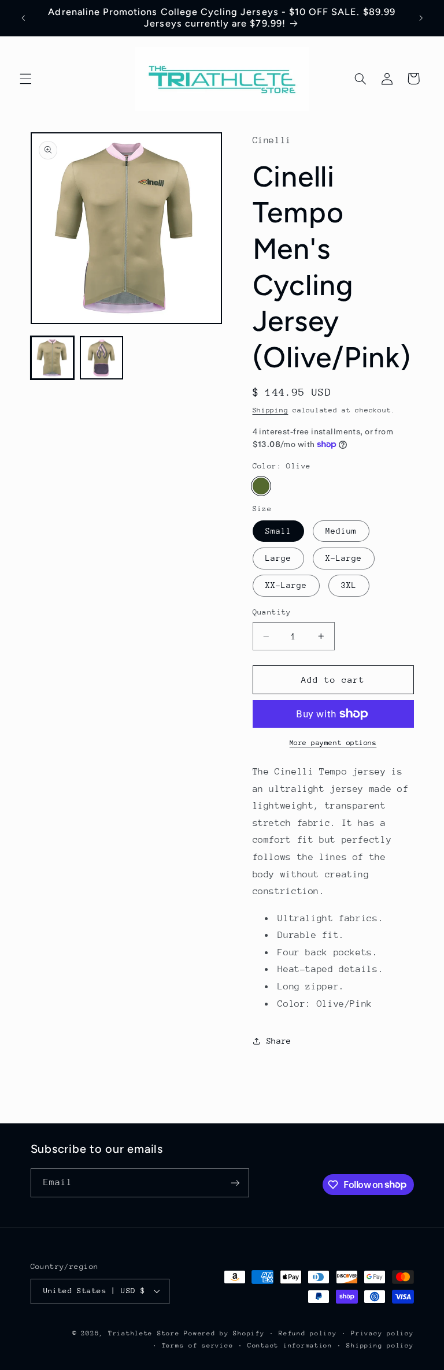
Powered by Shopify (224, 1333)
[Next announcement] (421, 18)
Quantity (272, 612)
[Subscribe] (234, 1182)
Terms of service (198, 1345)
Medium (341, 530)
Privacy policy (382, 1333)
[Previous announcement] (23, 18)
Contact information (289, 1345)
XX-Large (286, 585)
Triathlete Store (144, 1333)
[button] (25, 78)
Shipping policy (379, 1345)
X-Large (343, 558)
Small (278, 530)
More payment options (333, 743)
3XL (349, 585)
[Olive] (261, 486)
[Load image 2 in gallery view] (101, 357)
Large (278, 558)
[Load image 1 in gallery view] (52, 357)
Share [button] (279, 1040)
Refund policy (308, 1333)
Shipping (270, 410)
